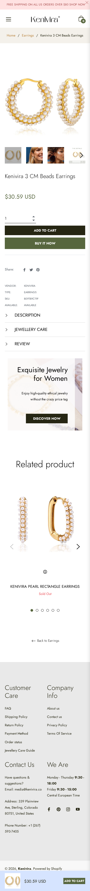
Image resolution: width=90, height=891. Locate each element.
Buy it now (45, 243)
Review (21, 344)
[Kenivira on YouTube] (78, 809)
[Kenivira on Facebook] (49, 809)
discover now (46, 418)
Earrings (28, 35)
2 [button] (37, 610)
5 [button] (53, 610)
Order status (13, 742)
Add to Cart (74, 881)
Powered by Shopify (47, 868)
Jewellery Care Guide (20, 750)
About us (53, 708)
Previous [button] (12, 547)
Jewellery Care (30, 329)
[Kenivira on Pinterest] (58, 809)
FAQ (8, 708)
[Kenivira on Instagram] (68, 809)
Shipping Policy (16, 716)
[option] (45, 546)
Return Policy (14, 725)
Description (26, 315)
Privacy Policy (57, 725)
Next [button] (82, 155)
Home (11, 35)
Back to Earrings (47, 641)
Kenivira (24, 868)
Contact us (54, 716)
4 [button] (47, 610)
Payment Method (16, 733)
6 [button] (58, 610)
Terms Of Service (59, 733)
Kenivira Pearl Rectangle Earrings (45, 586)
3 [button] (42, 610)
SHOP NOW (77, 5)
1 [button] (31, 610)
